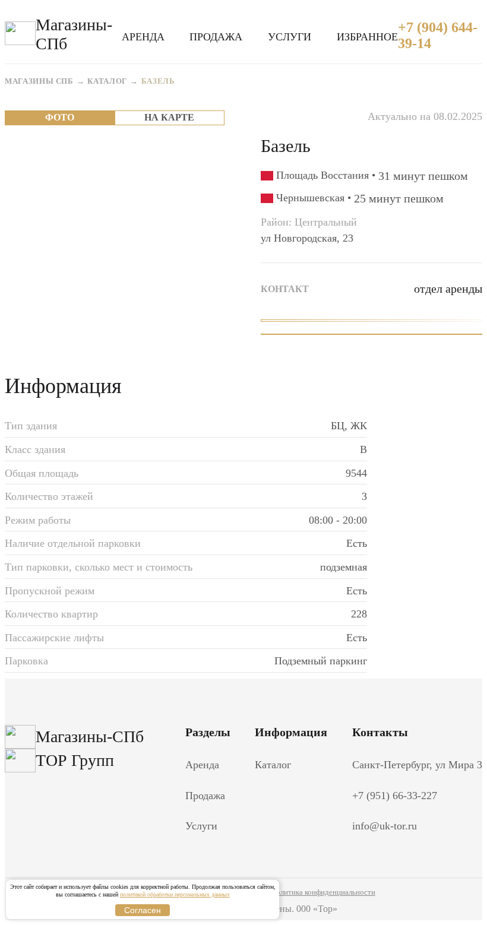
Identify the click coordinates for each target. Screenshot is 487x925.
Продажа (215, 37)
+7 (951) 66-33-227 (394, 796)
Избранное (367, 37)
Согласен (142, 910)
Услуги (289, 37)
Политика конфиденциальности (323, 892)
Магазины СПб (39, 81)
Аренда (143, 37)
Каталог (107, 81)
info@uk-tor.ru (384, 826)
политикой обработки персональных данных (175, 894)
